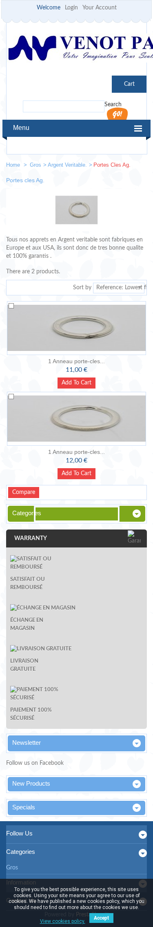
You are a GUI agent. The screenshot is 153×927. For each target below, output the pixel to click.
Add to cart (76, 383)
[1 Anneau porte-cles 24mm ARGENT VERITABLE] (76, 328)
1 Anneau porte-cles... (76, 361)
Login (71, 8)
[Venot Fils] (76, 49)
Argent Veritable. (67, 165)
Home (14, 165)
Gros (35, 165)
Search (113, 104)
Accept (101, 918)
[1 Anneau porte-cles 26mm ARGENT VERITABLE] (76, 419)
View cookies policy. (62, 921)
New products (31, 783)
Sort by (82, 287)
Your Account (99, 8)
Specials (23, 807)
